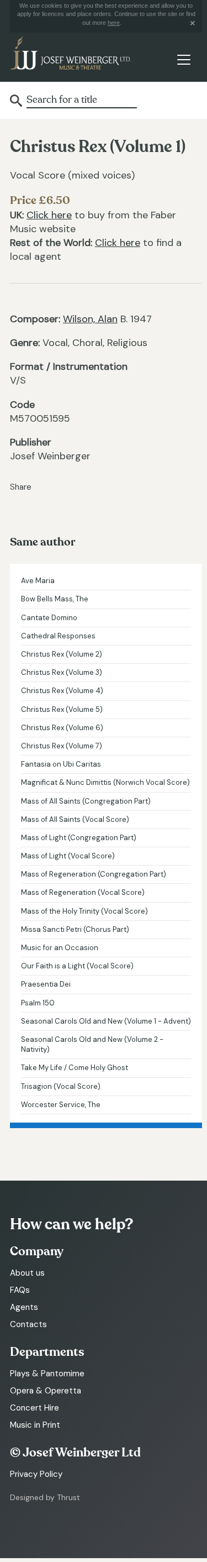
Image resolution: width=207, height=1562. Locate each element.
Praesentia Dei (46, 984)
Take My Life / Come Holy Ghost (74, 1067)
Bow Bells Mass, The (54, 599)
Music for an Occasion (59, 947)
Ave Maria (38, 580)
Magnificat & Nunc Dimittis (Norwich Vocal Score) (105, 782)
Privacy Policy (36, 1474)
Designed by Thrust (45, 1497)
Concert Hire (34, 1407)
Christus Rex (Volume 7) (61, 746)
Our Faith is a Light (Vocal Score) (77, 966)
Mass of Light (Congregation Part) (78, 837)
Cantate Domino (49, 617)
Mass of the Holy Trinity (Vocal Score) (84, 911)
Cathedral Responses (58, 636)
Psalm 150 (38, 1003)
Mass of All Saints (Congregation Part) (86, 801)
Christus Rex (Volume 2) (61, 654)
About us (27, 1272)
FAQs (20, 1290)
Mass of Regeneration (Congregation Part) (93, 874)
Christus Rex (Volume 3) (61, 672)
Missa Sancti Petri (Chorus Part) (75, 929)
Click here (49, 215)
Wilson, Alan (90, 319)
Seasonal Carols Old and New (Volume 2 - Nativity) (92, 1044)
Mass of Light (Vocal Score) (68, 856)
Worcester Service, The (60, 1104)
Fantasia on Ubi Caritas (61, 764)
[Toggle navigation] (184, 59)
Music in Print (35, 1424)
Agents (24, 1307)
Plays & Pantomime (47, 1373)
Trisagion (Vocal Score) (60, 1086)
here (114, 22)
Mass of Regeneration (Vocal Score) (83, 892)
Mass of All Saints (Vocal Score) (75, 819)
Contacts (28, 1324)
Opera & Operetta (45, 1390)
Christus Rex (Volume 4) (62, 690)
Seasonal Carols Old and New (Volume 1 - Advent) (106, 1021)
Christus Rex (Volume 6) (62, 727)
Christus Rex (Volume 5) (62, 709)
